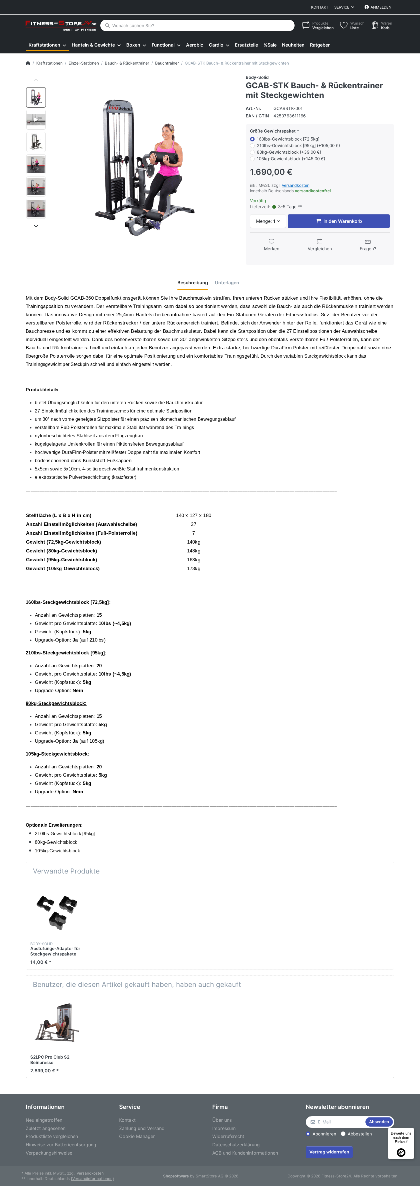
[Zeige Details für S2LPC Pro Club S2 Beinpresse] (56, 1024)
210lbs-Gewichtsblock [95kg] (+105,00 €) (298, 145)
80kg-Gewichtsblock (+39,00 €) (289, 152)
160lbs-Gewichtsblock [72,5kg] (288, 139)
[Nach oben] (36, 80)
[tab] (192, 282)
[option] (36, 97)
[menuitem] (47, 45)
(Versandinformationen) (92, 1178)
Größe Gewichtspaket (273, 131)
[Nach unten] (36, 226)
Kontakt (319, 7)
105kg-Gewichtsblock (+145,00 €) (291, 158)
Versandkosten (295, 185)
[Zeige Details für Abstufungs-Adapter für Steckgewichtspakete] (56, 911)
